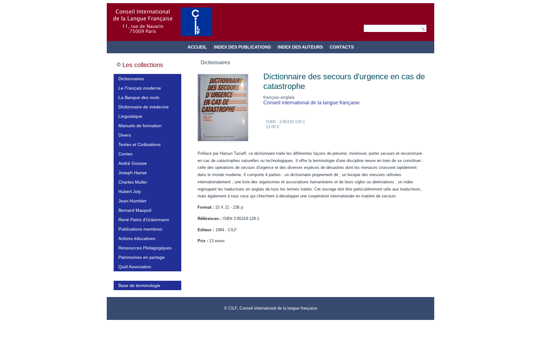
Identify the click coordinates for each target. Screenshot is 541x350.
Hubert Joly (129, 191)
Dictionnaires (131, 78)
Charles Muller (132, 182)
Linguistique (130, 116)
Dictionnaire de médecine (143, 106)
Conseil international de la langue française (311, 102)
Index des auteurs (300, 47)
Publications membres (140, 229)
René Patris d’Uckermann (143, 219)
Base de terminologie (139, 285)
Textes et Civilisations (139, 144)
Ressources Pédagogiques (145, 247)
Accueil (197, 47)
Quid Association (134, 266)
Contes (125, 153)
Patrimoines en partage (141, 257)
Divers (124, 135)
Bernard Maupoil (134, 210)
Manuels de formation (140, 125)
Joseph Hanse (132, 172)
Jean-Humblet (132, 200)
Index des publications (242, 47)
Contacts (342, 47)
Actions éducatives (136, 238)
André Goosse (132, 163)
